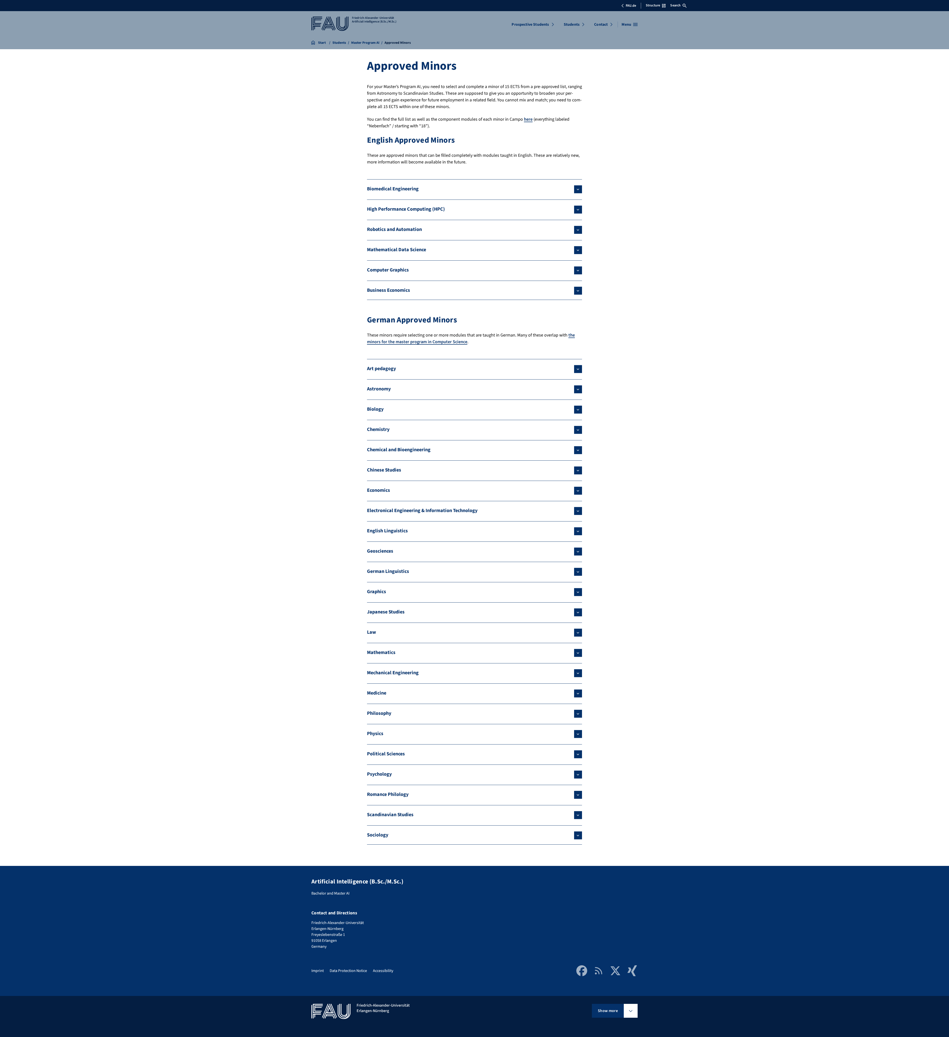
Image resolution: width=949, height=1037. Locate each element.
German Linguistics (388, 571)
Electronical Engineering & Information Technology (422, 510)
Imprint (317, 970)
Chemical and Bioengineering (399, 449)
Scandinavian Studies (390, 814)
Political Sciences (386, 753)
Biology (375, 409)
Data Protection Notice (348, 970)
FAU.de (631, 5)
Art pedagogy (381, 368)
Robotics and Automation (394, 229)
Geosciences (380, 551)
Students (572, 24)
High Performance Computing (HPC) (406, 209)
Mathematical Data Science (396, 249)
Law (371, 632)
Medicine (376, 693)
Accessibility (383, 970)
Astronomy (379, 388)
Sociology (377, 835)
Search (675, 5)
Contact (601, 24)
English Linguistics (387, 530)
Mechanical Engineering (393, 672)
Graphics (376, 591)
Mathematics (381, 652)
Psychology (379, 774)
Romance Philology (388, 794)
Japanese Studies (386, 612)
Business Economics (388, 290)
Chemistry (378, 429)
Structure (653, 5)
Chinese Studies (384, 470)
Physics (375, 733)
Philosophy (379, 713)
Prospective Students (530, 24)
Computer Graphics (388, 270)
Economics (378, 490)
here (528, 119)
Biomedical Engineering (393, 188)
